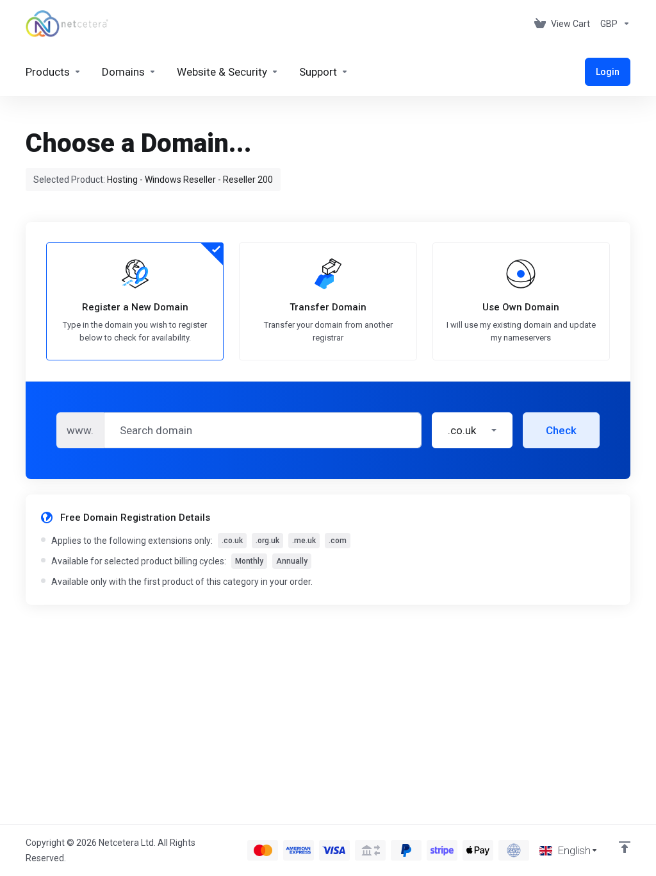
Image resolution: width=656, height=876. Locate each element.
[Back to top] (625, 847)
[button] (472, 430)
